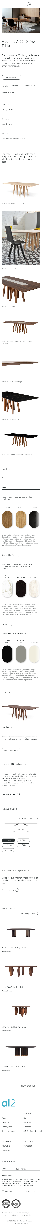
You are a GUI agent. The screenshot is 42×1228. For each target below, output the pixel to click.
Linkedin (6, 1150)
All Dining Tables (28, 913)
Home (4, 1113)
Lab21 (26, 1223)
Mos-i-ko (6, 124)
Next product (28, 1085)
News (26, 1118)
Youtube (6, 1146)
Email (4, 1169)
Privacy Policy (27, 1179)
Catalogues (7, 1127)
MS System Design (22, 1213)
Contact (27, 1127)
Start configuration (11, 77)
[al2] (6, 4)
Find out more (8, 890)
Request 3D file (8, 795)
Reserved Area (8, 1131)
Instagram (7, 1141)
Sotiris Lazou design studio (13, 138)
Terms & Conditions (11, 1215)
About (4, 1118)
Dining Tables (7, 109)
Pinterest (27, 1146)
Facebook (28, 1141)
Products (27, 1113)
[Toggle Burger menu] (37, 4)
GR (29, 4)
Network (27, 1122)
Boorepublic (30, 1221)
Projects (5, 1122)
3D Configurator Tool (32, 1131)
